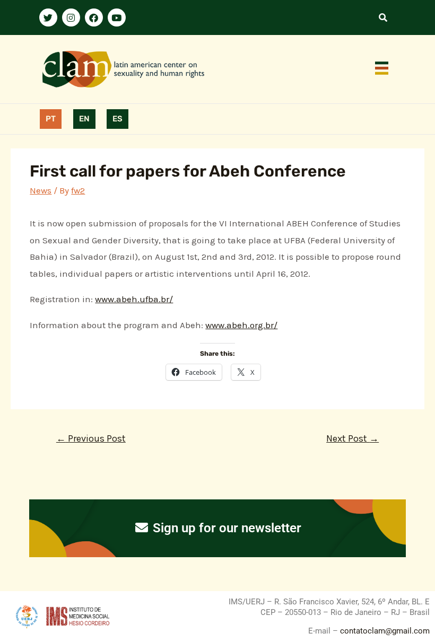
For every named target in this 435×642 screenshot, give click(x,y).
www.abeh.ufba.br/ (134, 299)
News (40, 190)
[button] (382, 69)
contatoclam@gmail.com (384, 631)
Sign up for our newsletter (225, 528)
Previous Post (91, 438)
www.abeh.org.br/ (241, 325)
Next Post (352, 438)
